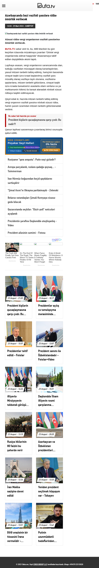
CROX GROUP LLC (40, 564)
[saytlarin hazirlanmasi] (34, 146)
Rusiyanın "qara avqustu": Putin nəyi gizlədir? (32, 159)
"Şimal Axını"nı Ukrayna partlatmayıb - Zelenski (33, 190)
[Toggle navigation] (4, 5)
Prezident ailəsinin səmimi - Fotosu (26, 233)
